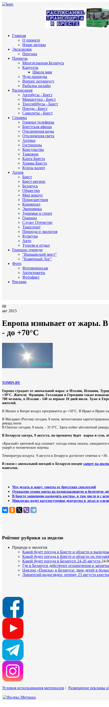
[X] (19, 510)
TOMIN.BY (11, 383)
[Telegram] (33, 510)
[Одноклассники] (12, 510)
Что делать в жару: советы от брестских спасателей (54, 487)
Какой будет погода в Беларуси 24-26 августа (61, 561)
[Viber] (26, 510)
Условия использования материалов (33, 688)
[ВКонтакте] (5, 510)
